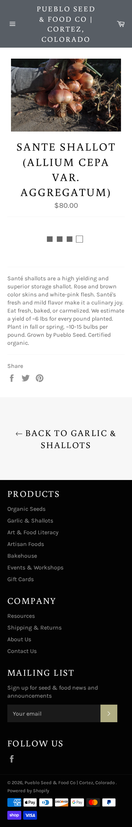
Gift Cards (20, 579)
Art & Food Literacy (32, 532)
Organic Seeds (26, 508)
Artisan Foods (25, 543)
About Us (19, 639)
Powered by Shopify (28, 790)
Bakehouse (22, 555)
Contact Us (22, 650)
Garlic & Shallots (30, 520)
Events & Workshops (35, 567)
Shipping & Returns (34, 627)
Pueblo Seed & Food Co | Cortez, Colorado (66, 24)
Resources (21, 615)
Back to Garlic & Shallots (70, 438)
